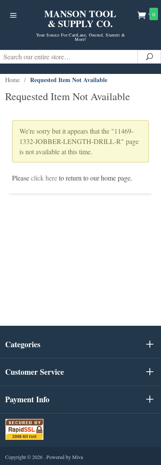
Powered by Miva (64, 456)
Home (12, 80)
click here (44, 177)
